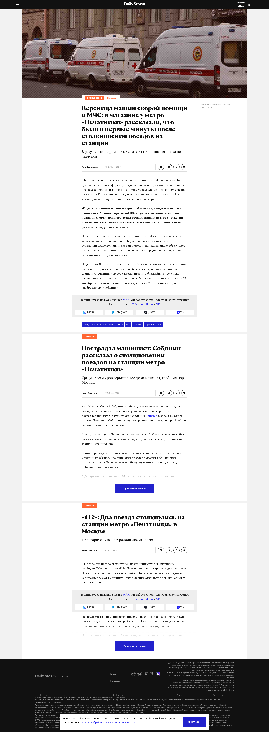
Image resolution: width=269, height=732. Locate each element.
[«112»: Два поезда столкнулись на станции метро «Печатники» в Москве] (161, 550)
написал (151, 416)
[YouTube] (139, 674)
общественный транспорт (97, 324)
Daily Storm (134, 4)
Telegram (138, 304)
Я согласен (194, 721)
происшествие (153, 324)
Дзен (149, 304)
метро (119, 324)
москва (137, 324)
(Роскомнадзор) (175, 668)
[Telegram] (133, 674)
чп (128, 324)
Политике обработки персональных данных (107, 722)
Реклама (115, 680)
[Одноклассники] (152, 674)
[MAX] (158, 674)
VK (158, 304)
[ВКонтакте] (146, 674)
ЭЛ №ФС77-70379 (210, 668)
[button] (17, 5)
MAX (126, 300)
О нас (113, 674)
